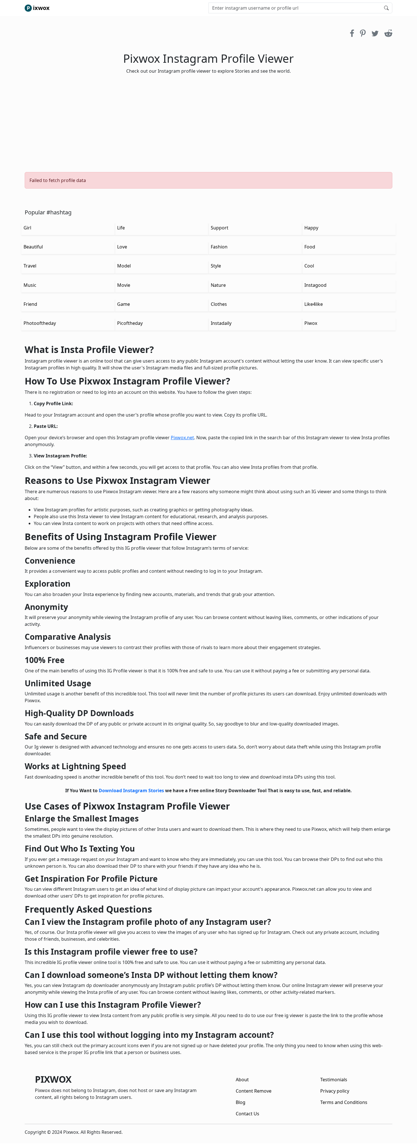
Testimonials (333, 1079)
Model (124, 266)
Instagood (315, 285)
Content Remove (253, 1091)
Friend (30, 304)
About (242, 1079)
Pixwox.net (182, 437)
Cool (309, 266)
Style (216, 266)
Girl (27, 228)
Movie (123, 285)
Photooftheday (40, 323)
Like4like (313, 304)
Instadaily (221, 323)
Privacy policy (334, 1091)
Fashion (219, 247)
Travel (30, 266)
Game (123, 304)
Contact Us (247, 1114)
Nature (218, 285)
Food (309, 247)
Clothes (219, 304)
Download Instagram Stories (131, 790)
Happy (311, 228)
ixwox (41, 8)
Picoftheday (130, 323)
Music (30, 285)
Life (121, 228)
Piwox (310, 323)
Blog (240, 1102)
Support (219, 228)
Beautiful (33, 247)
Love (122, 247)
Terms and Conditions (343, 1102)
